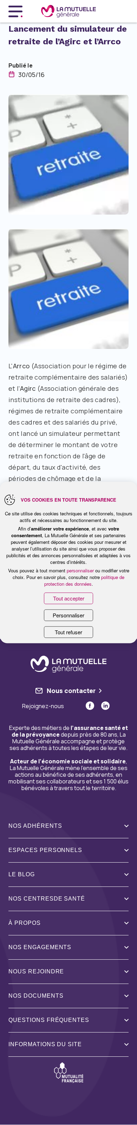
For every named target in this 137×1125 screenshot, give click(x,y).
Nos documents (35, 996)
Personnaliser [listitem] (68, 615)
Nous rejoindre (36, 971)
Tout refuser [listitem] (68, 632)
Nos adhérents (35, 826)
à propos (24, 923)
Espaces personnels (45, 850)
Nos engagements (39, 947)
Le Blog (21, 874)
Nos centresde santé (46, 899)
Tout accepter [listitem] (68, 598)
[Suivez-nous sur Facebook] (90, 705)
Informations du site (45, 1044)
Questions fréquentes (48, 1020)
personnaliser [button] (80, 570)
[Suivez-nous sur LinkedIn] (105, 705)
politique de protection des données (84, 580)
